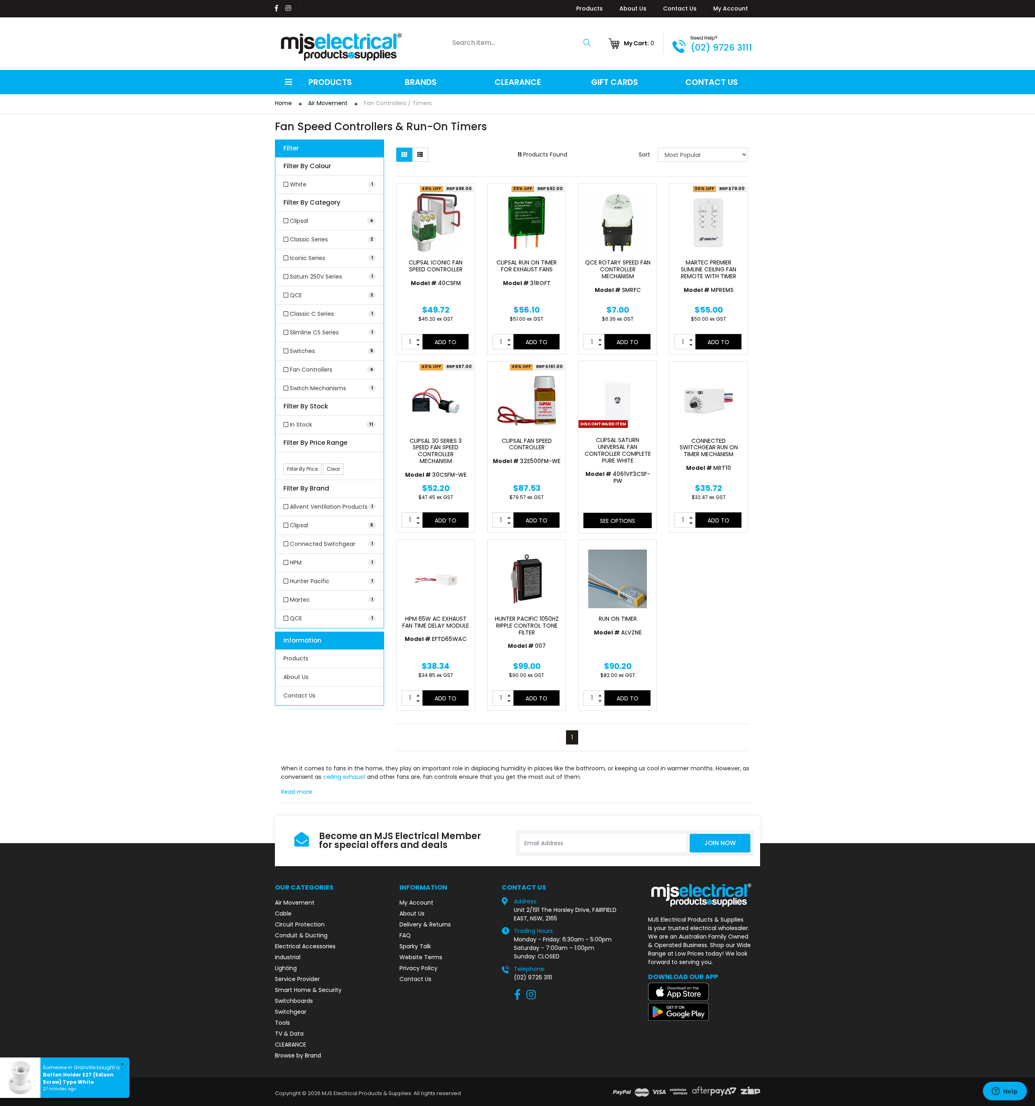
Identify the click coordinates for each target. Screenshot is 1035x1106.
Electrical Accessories (305, 946)
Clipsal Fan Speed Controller (527, 444)
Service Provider (297, 979)
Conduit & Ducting (301, 935)
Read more (296, 792)
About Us (632, 8)
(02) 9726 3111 (721, 47)
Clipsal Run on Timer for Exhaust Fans (526, 265)
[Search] (587, 42)
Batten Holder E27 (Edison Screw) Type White (78, 1078)
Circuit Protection (300, 924)
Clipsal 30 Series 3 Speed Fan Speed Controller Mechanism (436, 451)
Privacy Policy (418, 968)
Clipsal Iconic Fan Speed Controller (436, 265)
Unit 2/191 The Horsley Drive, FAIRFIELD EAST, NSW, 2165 (565, 914)
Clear (333, 468)
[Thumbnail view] (404, 155)
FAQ (405, 935)
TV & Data (289, 1034)
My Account (730, 8)
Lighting (286, 968)
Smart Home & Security (308, 990)
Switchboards (294, 1001)
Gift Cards (614, 82)
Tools (282, 1023)
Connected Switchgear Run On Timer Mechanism (709, 448)
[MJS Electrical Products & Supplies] (341, 47)
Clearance (517, 82)
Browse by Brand (298, 1055)
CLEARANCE (290, 1044)
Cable (283, 913)
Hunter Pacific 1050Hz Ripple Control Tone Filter (527, 626)
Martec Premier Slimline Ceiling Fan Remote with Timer (708, 269)
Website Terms (420, 957)
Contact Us (680, 8)
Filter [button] (291, 148)
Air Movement (295, 903)
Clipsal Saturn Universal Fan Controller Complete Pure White (618, 450)
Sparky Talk (415, 946)
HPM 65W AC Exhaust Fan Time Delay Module (435, 622)
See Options (617, 521)
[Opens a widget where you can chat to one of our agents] (1004, 1092)
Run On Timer (618, 619)
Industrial (287, 957)
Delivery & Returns (425, 924)
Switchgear (290, 1012)
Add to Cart (445, 343)
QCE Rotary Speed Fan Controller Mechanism (618, 269)
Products (589, 8)
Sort (644, 154)
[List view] (420, 155)
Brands (421, 82)
